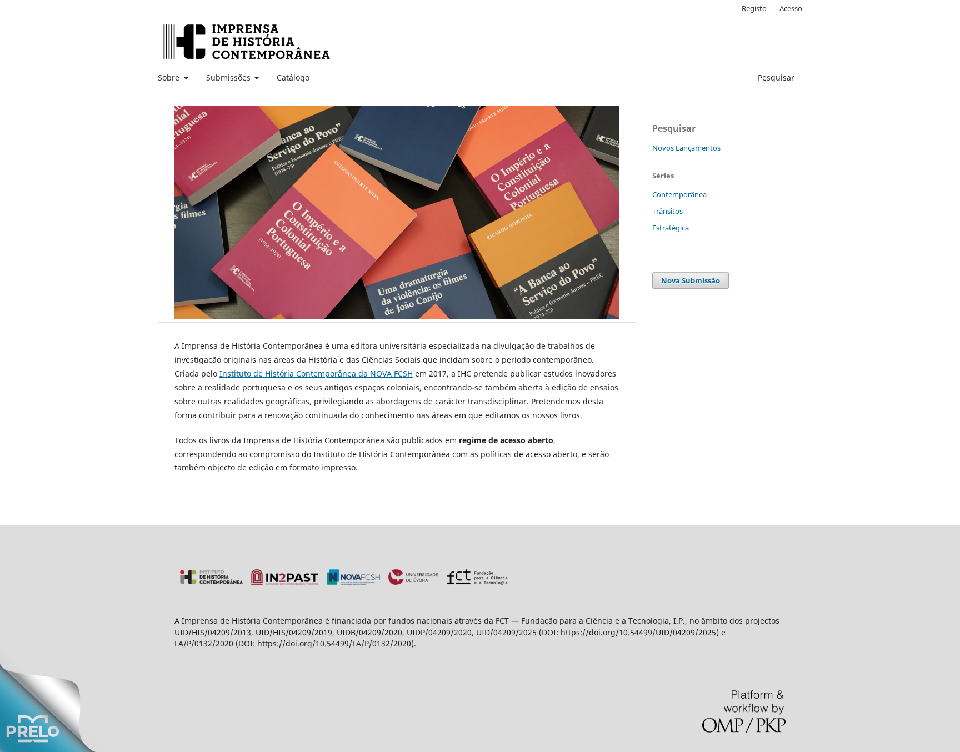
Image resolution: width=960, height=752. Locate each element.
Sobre (170, 77)
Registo (754, 8)
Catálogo (293, 77)
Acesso (790, 8)
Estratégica (670, 228)
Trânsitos (667, 211)
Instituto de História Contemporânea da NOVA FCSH (316, 373)
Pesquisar (775, 77)
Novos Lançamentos (686, 148)
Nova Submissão (690, 280)
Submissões (229, 77)
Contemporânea (679, 194)
